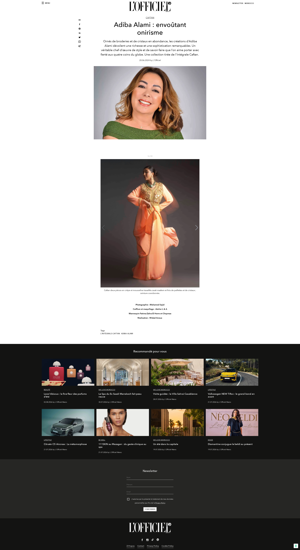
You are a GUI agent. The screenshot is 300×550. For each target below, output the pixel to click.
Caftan (150, 17)
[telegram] (79, 46)
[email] (79, 20)
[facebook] (79, 24)
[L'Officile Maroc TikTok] (152, 540)
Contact (140, 546)
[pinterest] (79, 29)
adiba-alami (127, 334)
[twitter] (79, 37)
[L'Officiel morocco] (150, 6)
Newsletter (237, 3)
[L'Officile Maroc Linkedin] (158, 540)
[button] (196, 227)
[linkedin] (79, 33)
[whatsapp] (79, 42)
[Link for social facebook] (142, 540)
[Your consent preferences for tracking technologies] (296, 546)
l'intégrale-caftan (110, 334)
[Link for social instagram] (147, 540)
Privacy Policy (160, 503)
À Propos (131, 546)
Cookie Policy (167, 546)
